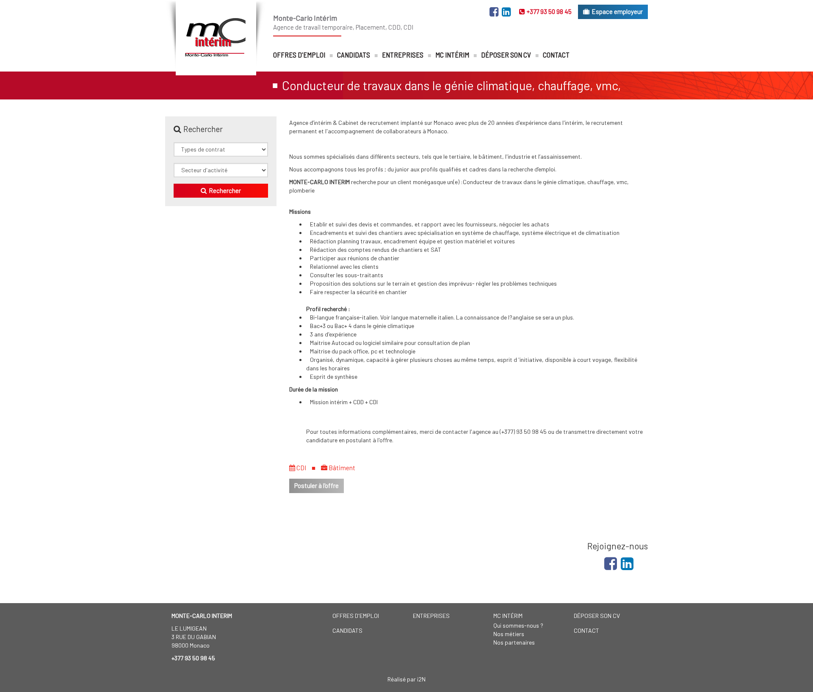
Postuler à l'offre (316, 485)
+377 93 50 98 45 (549, 11)
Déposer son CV (506, 54)
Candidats (353, 54)
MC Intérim (452, 54)
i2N (421, 679)
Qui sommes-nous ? (518, 625)
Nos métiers (508, 633)
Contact (556, 54)
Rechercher (225, 190)
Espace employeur (617, 11)
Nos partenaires (514, 642)
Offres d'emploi (299, 54)
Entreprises (402, 54)
